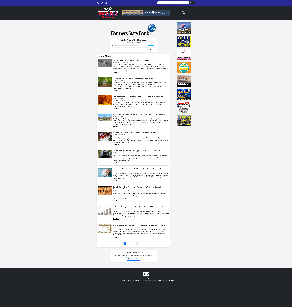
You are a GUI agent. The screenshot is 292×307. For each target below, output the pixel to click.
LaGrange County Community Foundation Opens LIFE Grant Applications (139, 207)
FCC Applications (169, 280)
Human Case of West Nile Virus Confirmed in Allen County (134, 78)
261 (141, 243)
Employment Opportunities (125, 280)
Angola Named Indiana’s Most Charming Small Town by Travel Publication (140, 114)
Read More (116, 72)
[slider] (125, 45)
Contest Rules (148, 280)
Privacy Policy (136, 280)
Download (152, 50)
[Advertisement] (146, 292)
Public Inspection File (158, 280)
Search (192, 3)
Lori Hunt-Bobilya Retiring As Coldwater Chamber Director (134, 60)
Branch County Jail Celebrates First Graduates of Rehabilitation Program (139, 225)
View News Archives (133, 259)
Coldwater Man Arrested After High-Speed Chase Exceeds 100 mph (138, 151)
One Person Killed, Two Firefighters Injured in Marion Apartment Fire (138, 96)
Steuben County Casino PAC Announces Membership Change (135, 133)
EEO (143, 280)
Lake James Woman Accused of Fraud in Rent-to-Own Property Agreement (140, 169)
